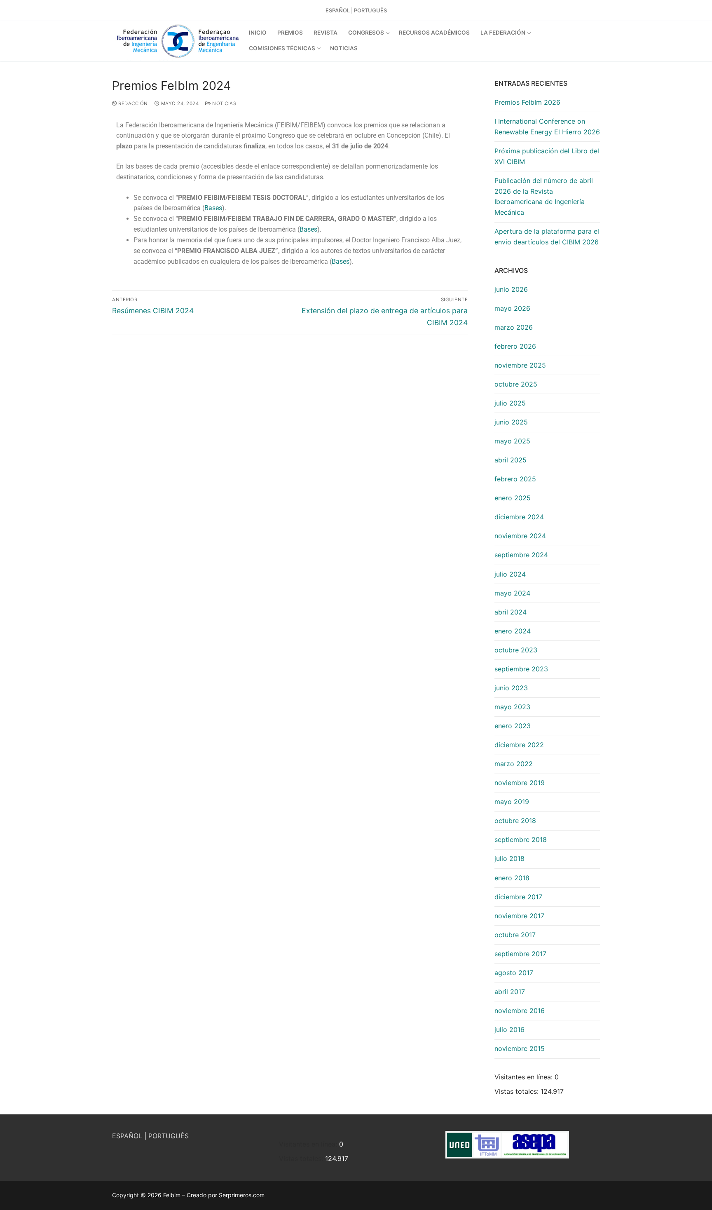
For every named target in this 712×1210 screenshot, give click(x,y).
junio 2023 (511, 688)
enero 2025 (512, 498)
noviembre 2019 (519, 783)
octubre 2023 (515, 650)
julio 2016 (509, 1029)
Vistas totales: (517, 1091)
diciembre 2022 (519, 745)
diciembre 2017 (518, 897)
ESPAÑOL (127, 1136)
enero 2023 (512, 726)
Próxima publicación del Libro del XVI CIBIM (546, 156)
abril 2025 (510, 460)
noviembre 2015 (519, 1048)
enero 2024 (512, 631)
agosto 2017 (513, 972)
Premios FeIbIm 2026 (527, 102)
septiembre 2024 (521, 555)
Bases (213, 208)
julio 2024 (510, 574)
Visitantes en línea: (524, 1077)
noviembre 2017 (519, 916)
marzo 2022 (513, 764)
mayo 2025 (512, 441)
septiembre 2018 (520, 839)
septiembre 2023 (521, 669)
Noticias (223, 103)
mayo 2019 (511, 801)
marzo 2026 (513, 327)
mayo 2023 (512, 707)
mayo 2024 (512, 593)
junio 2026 (511, 289)
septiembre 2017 (520, 954)
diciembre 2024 (519, 517)
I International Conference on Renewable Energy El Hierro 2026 (547, 126)
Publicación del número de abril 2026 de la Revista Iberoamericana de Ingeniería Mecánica (543, 196)
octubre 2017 (515, 935)
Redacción (132, 103)
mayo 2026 (512, 308)
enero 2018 (511, 878)
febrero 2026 (515, 346)
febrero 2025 (515, 479)
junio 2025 (511, 422)
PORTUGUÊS (168, 1136)
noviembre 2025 (520, 365)
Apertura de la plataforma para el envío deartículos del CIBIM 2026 (546, 236)
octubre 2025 (515, 384)
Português (370, 10)
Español (338, 10)
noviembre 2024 (520, 536)
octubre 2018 (515, 820)
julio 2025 (510, 403)
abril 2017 (509, 991)
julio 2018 (509, 858)
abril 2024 (510, 612)
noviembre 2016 (519, 1010)
